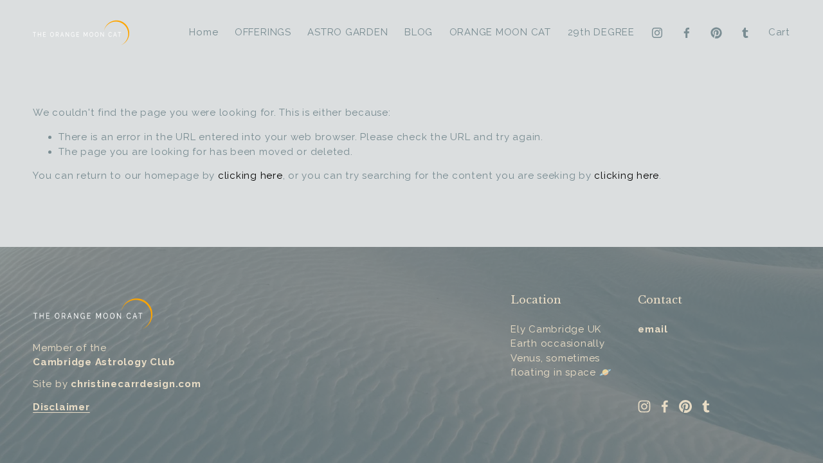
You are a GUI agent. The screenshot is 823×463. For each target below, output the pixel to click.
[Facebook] (686, 32)
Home (203, 32)
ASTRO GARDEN (347, 32)
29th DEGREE (601, 32)
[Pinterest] (716, 32)
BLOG (418, 32)
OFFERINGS (263, 32)
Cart (779, 32)
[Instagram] (657, 32)
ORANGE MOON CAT (500, 32)
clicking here (250, 175)
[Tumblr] (745, 32)
